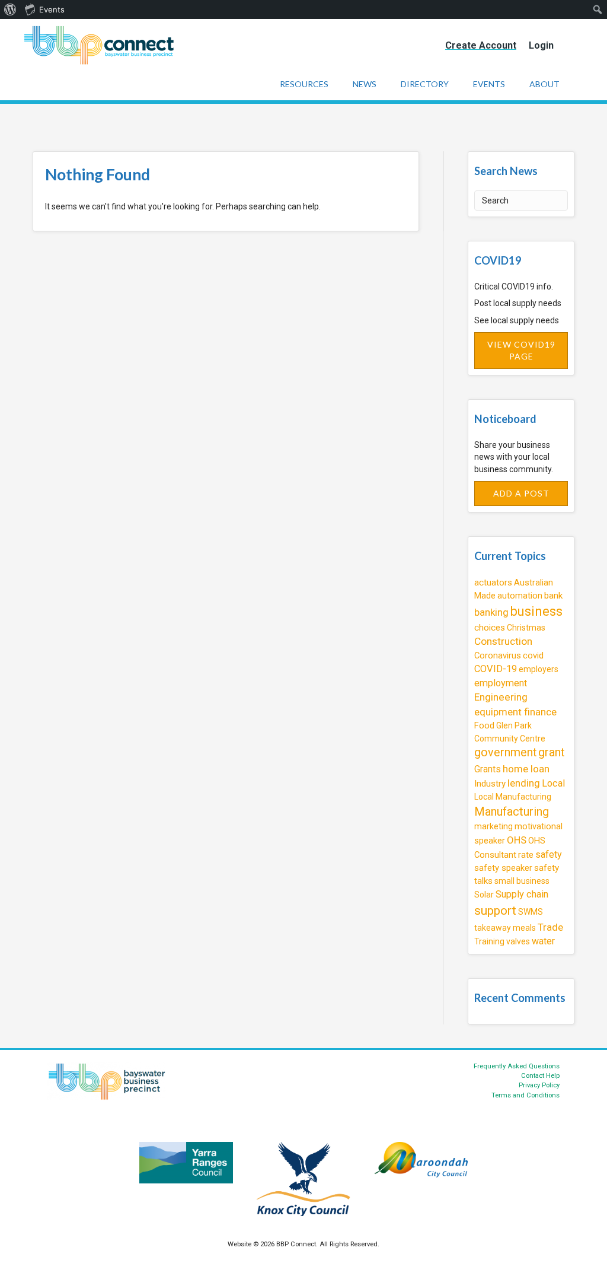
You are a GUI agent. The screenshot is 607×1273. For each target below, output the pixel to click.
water (543, 941)
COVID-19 (495, 668)
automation (519, 595)
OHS (516, 840)
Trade (550, 927)
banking (491, 612)
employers (538, 669)
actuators (493, 582)
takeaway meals (505, 928)
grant (551, 752)
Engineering (501, 697)
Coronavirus (497, 655)
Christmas (526, 627)
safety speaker (503, 868)
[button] (521, 351)
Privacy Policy (539, 1085)
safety (548, 854)
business (536, 611)
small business (522, 881)
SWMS (530, 911)
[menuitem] (10, 9)
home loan (526, 769)
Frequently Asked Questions (517, 1066)
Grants (487, 769)
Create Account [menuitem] (480, 45)
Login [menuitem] (541, 45)
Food (484, 725)
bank (553, 595)
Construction (503, 641)
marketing (493, 826)
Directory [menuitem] (425, 84)
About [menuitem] (544, 84)
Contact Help (540, 1076)
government (505, 752)
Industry (490, 783)
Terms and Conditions (525, 1095)
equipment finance (515, 712)
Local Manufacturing (512, 796)
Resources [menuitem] (304, 84)
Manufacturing (511, 811)
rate (525, 854)
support (495, 910)
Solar (484, 894)
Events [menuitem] (52, 9)
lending (523, 783)
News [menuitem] (364, 84)
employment (500, 683)
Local (553, 783)
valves (518, 941)
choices (489, 627)
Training (489, 941)
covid (533, 655)
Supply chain (522, 894)
